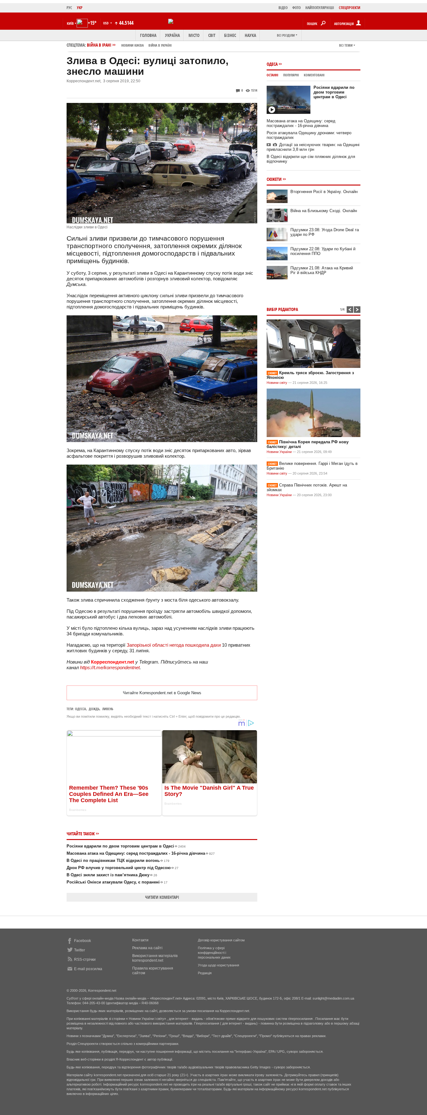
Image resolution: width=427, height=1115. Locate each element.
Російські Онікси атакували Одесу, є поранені (117, 882)
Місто (193, 35)
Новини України (279, 452)
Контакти (140, 940)
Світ (211, 35)
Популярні (291, 75)
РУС (69, 7)
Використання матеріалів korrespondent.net (155, 958)
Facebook (82, 941)
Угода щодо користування (218, 965)
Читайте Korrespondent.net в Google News (162, 692)
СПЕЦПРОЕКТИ (349, 7)
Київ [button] (70, 23)
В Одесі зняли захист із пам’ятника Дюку (112, 875)
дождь (94, 708)
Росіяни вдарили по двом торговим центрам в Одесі (126, 846)
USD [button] (106, 23)
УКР (80, 7)
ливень (107, 708)
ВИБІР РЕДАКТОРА (282, 309)
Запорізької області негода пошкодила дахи (174, 645)
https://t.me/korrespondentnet (110, 667)
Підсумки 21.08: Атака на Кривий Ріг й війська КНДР (321, 270)
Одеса (272, 64)
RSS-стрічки (85, 959)
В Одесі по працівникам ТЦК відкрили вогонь (118, 860)
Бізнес (230, 35)
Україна (172, 35)
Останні (272, 75)
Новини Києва (132, 45)
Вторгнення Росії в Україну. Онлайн (324, 191)
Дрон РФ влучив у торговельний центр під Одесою (122, 867)
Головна (148, 35)
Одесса (80, 708)
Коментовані (314, 75)
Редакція (205, 973)
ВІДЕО (283, 7)
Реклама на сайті (147, 948)
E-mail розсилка (88, 969)
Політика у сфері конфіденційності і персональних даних (214, 952)
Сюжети (274, 179)
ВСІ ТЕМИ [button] (346, 45)
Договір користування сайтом (221, 940)
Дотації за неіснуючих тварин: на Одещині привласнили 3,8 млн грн (313, 147)
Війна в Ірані (129, 45)
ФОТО (296, 7)
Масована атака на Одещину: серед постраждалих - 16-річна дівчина (141, 853)
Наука (250, 35)
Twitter (79, 950)
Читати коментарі (162, 897)
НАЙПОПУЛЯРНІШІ (319, 7)
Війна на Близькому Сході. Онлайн (323, 210)
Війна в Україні (160, 45)
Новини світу (277, 382)
